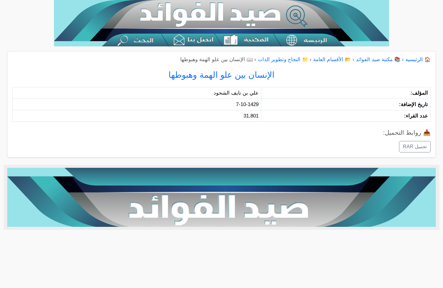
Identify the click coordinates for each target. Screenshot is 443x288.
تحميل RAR (415, 146)
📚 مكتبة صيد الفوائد (378, 59)
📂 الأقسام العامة (332, 59)
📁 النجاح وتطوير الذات (283, 59)
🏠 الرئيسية (418, 59)
